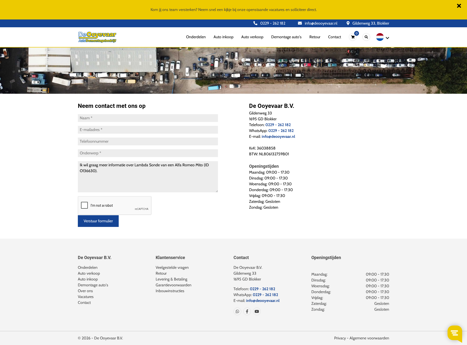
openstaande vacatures (265, 9)
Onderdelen (196, 37)
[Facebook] (246, 311)
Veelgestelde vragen (172, 267)
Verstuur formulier (98, 221)
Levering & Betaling (171, 279)
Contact (334, 37)
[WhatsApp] (237, 311)
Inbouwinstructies (170, 291)
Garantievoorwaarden (173, 285)
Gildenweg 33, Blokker (370, 23)
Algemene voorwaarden (369, 338)
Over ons (85, 291)
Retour (314, 37)
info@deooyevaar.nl (320, 23)
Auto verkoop (252, 37)
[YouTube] (256, 311)
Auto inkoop (224, 37)
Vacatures (86, 296)
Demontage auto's (286, 37)
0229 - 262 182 (272, 23)
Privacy (340, 338)
